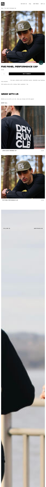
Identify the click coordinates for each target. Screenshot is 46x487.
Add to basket (27, 73)
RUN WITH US (24, 3)
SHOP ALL (4, 102)
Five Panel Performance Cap (10, 200)
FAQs (30, 3)
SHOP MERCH (36, 3)
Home (2, 8)
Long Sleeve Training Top (9, 150)
